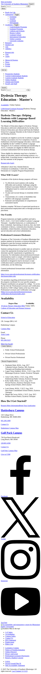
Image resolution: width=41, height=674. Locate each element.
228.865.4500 (5, 443)
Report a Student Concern (14, 658)
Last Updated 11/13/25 (20, 671)
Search (4, 88)
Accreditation (10, 634)
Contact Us (5, 424)
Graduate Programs (16, 29)
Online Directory (11, 652)
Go (28, 6)
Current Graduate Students (14, 78)
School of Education (8, 317)
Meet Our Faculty (7, 344)
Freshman (13, 17)
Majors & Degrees (11, 60)
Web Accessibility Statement (15, 665)
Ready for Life (10, 12)
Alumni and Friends (12, 82)
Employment (9, 642)
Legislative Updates (12, 648)
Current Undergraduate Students (16, 76)
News (7, 62)
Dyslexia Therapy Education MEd (13, 306)
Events (7, 64)
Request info (9, 52)
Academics (9, 25)
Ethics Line (9, 644)
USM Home (5, 109)
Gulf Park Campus (11, 432)
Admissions (9, 14)
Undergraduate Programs (18, 27)
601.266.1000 (5, 421)
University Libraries (16, 41)
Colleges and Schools (17, 31)
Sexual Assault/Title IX (13, 663)
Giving (7, 66)
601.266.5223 (5, 340)
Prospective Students (12, 74)
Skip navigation (6, 2)
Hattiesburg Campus (12, 410)
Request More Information (10, 406)
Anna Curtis (5, 334)
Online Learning (15, 39)
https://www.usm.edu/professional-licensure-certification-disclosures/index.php (16, 293)
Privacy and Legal (11, 654)
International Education (18, 37)
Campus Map (5, 329)
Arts (6, 47)
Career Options (6, 346)
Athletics (8, 49)
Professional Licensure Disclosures (17, 656)
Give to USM (5, 454)
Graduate (13, 21)
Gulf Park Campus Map (9, 451)
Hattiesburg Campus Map (10, 428)
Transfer (12, 19)
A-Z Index (9, 632)
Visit (6, 54)
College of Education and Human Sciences (16, 308)
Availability (5, 105)
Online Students (10, 80)
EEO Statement (10, 640)
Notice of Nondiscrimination (15, 650)
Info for (4, 70)
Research (8, 43)
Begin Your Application (27, 406)
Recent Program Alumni (9, 361)
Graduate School (15, 35)
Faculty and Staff (11, 84)
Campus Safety (10, 636)
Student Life (9, 45)
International (14, 23)
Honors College (15, 33)
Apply (7, 56)
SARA (7, 661)
